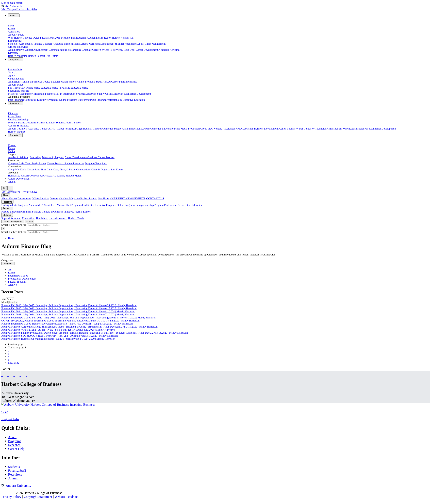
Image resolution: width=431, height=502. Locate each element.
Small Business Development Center (266, 128)
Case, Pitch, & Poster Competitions (71, 169)
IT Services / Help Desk (122, 49)
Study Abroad (103, 81)
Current (12, 145)
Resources (15, 218)
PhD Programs (16, 99)
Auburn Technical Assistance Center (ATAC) (32, 128)
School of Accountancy (20, 43)
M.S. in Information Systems (69, 93)
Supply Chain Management (150, 43)
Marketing (94, 43)
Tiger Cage (46, 169)
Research (14, 103)
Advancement (40, 49)
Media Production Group (194, 128)
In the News (14, 116)
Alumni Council (86, 37)
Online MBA (33, 87)
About (12, 15)
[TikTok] (20, 374)
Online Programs (86, 81)
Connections (28, 218)
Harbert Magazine (17, 55)
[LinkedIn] (26, 374)
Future (11, 148)
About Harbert (16, 34)
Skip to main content (12, 2)
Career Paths (118, 81)
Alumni (12, 181)
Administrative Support (20, 49)
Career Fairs (33, 169)
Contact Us (14, 31)
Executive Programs (47, 99)
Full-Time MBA (16, 87)
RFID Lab (241, 128)
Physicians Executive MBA (73, 87)
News (11, 25)
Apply (11, 75)
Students (14, 135)
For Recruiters (23, 9)
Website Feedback (67, 496)
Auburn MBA (15, 84)
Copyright (8, 493)
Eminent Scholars (55, 122)
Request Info (15, 69)
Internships (131, 81)
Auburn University (17, 485)
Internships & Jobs (18, 275)
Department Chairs (35, 122)
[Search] (4, 188)
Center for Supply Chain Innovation (121, 128)
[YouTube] (8, 374)
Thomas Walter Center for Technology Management (314, 128)
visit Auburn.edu (13, 6)
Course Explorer (51, 81)
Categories (8, 263)
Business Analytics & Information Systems (65, 43)
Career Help (16, 448)
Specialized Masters (18, 90)
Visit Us (12, 72)
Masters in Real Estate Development (131, 93)
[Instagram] (14, 374)
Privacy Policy (11, 496)
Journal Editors (73, 122)
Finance (38, 43)
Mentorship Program (53, 157)
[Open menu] (10, 188)
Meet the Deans (69, 37)
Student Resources (74, 163)
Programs (14, 59)
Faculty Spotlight (17, 281)
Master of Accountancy (20, 93)
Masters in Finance (44, 93)
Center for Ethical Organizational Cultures (79, 128)
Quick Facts (39, 37)
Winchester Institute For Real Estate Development (369, 128)
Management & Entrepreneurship (118, 43)
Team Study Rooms (35, 163)
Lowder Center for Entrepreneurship (160, 128)
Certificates (30, 99)
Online (11, 151)
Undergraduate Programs (14, 205)
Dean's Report (103, 37)
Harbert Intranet (16, 131)
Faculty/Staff (17, 470)
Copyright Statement (38, 496)
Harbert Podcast (36, 55)
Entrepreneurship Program (92, 99)
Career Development (147, 49)
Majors (64, 81)
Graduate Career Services (95, 49)
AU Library (59, 175)
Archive (12, 284)
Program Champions (96, 163)
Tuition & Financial (31, 81)
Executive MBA (49, 87)
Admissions (14, 81)
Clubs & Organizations (103, 169)
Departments (15, 40)
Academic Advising (168, 49)
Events (11, 28)
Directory (13, 52)
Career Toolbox (55, 163)
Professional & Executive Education (125, 99)
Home (11, 238)
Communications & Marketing (65, 49)
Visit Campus (8, 9)
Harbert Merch (73, 175)
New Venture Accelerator (221, 128)
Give (34, 9)
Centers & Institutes (18, 125)
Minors (72, 81)
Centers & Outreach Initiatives (58, 211)
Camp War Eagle (17, 169)
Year (3, 299)
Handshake (14, 175)
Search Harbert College (14, 224)
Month (4, 302)
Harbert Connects (30, 175)
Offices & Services (18, 46)
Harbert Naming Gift (123, 37)
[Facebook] (2, 374)
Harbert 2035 (53, 37)
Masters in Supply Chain (98, 93)
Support (5, 218)
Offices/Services (40, 198)
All (9, 269)
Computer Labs (16, 163)
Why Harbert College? (20, 37)
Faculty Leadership (18, 119)
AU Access (46, 175)
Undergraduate (16, 78)
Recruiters (15, 474)
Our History (52, 55)
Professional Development (22, 278)
